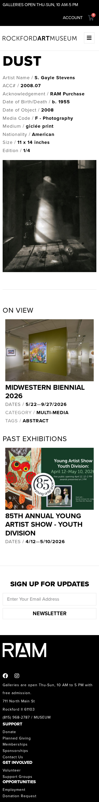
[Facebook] (5, 676)
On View (18, 310)
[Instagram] (17, 676)
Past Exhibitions (35, 439)
